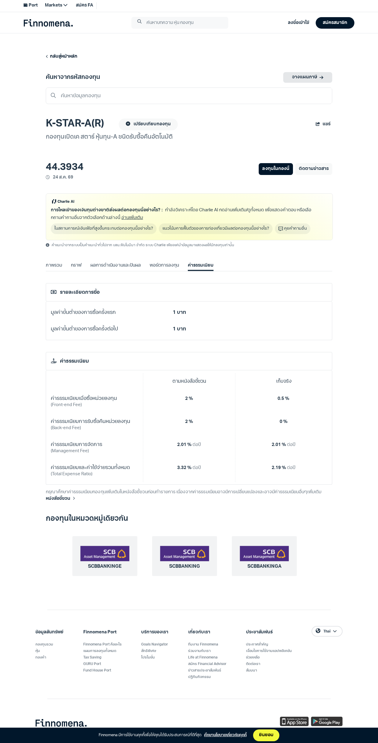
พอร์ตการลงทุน (164, 265)
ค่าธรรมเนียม (201, 265)
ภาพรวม (54, 265)
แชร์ (326, 124)
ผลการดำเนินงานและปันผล (115, 265)
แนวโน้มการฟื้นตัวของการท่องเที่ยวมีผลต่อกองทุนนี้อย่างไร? (215, 228)
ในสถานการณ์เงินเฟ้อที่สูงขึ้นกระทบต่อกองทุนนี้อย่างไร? (103, 228)
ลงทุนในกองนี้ (275, 169)
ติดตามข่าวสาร (314, 169)
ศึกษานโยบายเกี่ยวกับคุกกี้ (225, 735)
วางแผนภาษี (304, 77)
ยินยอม (266, 735)
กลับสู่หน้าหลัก (62, 56)
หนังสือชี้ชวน (58, 499)
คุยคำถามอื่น (295, 228)
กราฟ (76, 265)
